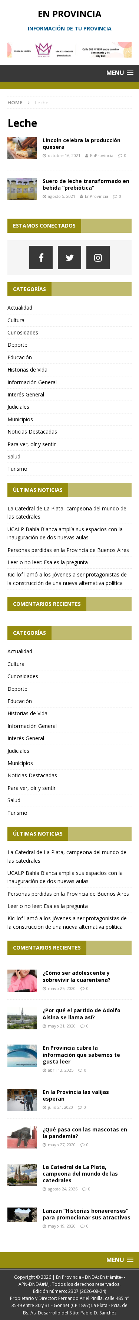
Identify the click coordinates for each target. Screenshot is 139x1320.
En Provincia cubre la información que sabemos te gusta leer (81, 1054)
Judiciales (18, 406)
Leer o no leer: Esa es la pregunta (47, 562)
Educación (19, 357)
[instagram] (98, 257)
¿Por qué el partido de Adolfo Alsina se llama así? (81, 1013)
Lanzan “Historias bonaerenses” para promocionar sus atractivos (86, 1214)
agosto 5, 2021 (61, 196)
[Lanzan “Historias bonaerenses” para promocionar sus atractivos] (22, 1215)
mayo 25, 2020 (62, 988)
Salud (13, 456)
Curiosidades (22, 332)
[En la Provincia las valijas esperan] (22, 1100)
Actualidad (19, 307)
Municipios (20, 419)
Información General (32, 382)
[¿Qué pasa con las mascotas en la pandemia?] (22, 1137)
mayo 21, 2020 (62, 1026)
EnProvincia (101, 155)
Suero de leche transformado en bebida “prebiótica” (86, 184)
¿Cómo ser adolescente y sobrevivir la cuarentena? (76, 976)
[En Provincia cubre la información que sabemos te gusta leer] (22, 1056)
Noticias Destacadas (32, 431)
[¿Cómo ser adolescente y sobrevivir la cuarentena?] (22, 981)
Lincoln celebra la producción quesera (81, 143)
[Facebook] (41, 257)
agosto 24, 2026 (62, 1189)
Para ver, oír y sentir (31, 444)
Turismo (17, 468)
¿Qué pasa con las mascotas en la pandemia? (85, 1133)
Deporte (17, 344)
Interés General (25, 394)
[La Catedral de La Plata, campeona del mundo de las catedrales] (22, 1175)
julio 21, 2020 (60, 1107)
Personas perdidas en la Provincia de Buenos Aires (68, 549)
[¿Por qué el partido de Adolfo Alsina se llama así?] (22, 1018)
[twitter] (69, 257)
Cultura (15, 320)
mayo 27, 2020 (62, 1144)
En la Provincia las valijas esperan (76, 1095)
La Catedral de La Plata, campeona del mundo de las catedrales (80, 1173)
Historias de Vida (27, 369)
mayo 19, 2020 (62, 1226)
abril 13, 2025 (60, 1070)
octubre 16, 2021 (64, 155)
